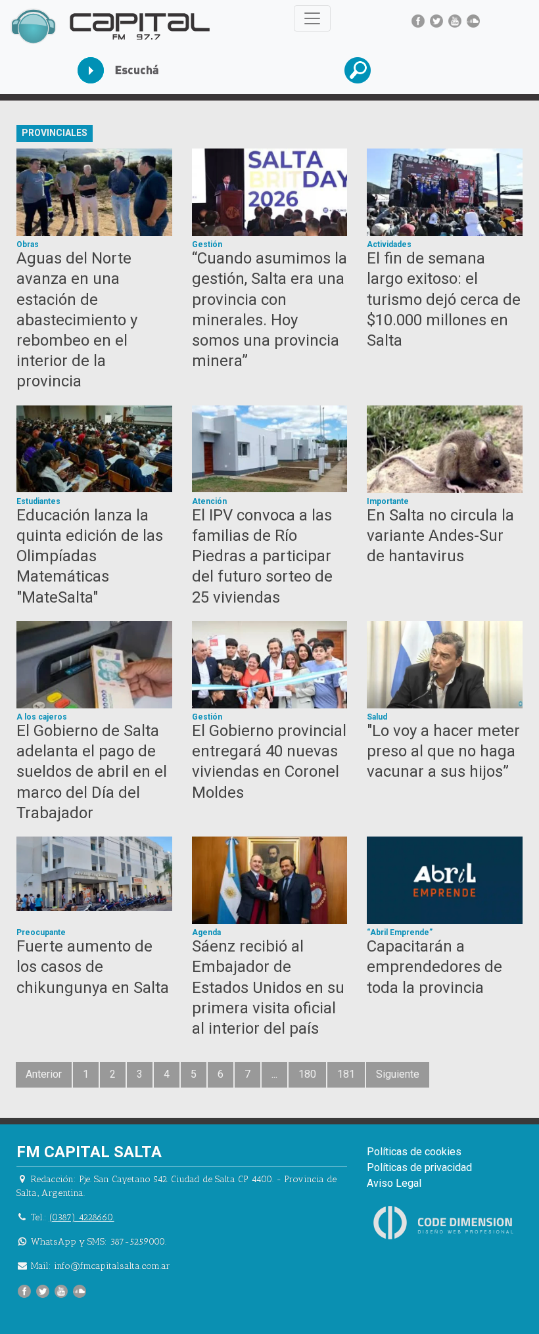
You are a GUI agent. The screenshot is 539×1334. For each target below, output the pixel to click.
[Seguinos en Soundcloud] (473, 21)
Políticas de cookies (414, 1151)
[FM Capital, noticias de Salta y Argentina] (110, 26)
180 (307, 1074)
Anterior (44, 1074)
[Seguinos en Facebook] (418, 21)
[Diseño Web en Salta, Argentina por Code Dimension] (446, 1222)
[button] (401, 70)
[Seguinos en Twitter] (436, 21)
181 (346, 1074)
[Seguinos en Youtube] (454, 21)
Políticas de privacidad (419, 1167)
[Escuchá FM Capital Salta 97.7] (134, 70)
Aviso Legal (394, 1183)
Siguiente (397, 1074)
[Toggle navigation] (312, 18)
